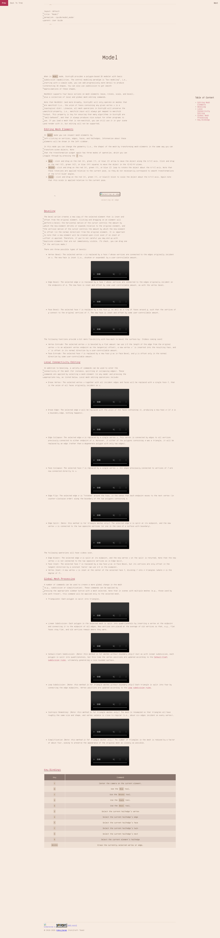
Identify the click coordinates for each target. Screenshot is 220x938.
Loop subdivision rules (139, 688)
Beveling (49, 211)
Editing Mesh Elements (58, 129)
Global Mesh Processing (59, 578)
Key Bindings (52, 769)
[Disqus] (110, 880)
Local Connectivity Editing (62, 362)
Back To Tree (16, 3)
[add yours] (72, 925)
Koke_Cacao (62, 930)
